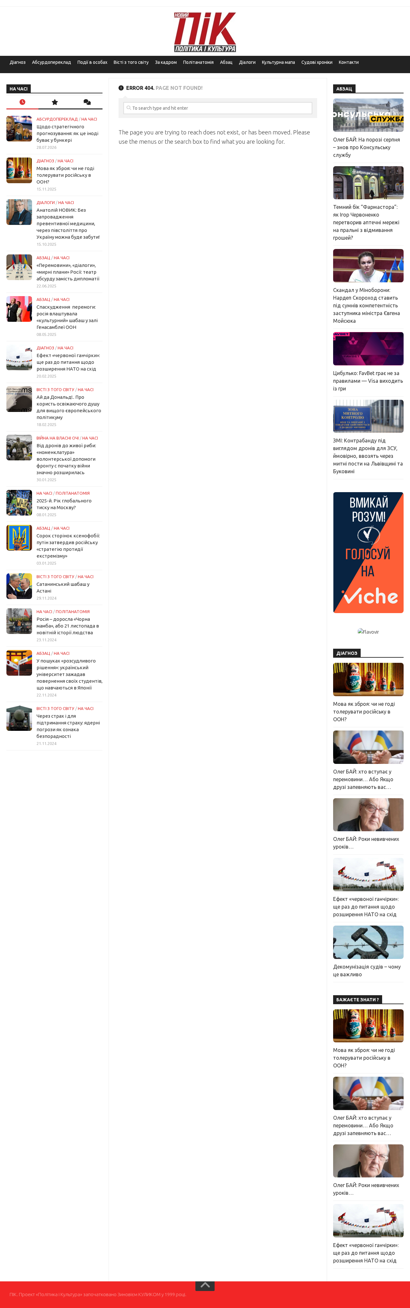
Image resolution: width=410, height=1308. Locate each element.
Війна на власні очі (58, 438)
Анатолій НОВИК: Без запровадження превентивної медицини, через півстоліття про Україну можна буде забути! (68, 223)
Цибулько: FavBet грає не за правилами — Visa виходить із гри (368, 380)
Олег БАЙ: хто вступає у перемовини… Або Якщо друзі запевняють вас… (363, 779)
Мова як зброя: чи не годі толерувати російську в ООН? (65, 175)
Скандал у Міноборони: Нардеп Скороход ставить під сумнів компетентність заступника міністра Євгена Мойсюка (366, 305)
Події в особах (92, 62)
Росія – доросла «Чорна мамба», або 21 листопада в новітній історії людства (68, 625)
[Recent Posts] (22, 102)
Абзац (226, 62)
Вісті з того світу (131, 62)
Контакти (349, 62)
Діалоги (247, 62)
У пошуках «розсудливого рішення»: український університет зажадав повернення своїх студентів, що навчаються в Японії (69, 674)
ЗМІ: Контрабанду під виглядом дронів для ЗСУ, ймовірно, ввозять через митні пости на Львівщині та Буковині (368, 456)
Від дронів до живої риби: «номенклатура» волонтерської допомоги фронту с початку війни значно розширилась (66, 459)
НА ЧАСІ (89, 119)
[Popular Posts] (54, 102)
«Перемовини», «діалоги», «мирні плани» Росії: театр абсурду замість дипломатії (68, 271)
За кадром (166, 62)
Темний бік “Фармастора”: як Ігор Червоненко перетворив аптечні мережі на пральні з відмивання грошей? (366, 222)
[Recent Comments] (86, 102)
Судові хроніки (316, 62)
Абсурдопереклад (51, 62)
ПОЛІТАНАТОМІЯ (73, 493)
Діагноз (18, 62)
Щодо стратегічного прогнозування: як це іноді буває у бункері (67, 133)
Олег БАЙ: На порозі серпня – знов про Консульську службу (366, 147)
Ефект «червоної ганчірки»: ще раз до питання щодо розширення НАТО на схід (68, 362)
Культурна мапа (278, 62)
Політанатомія (198, 62)
